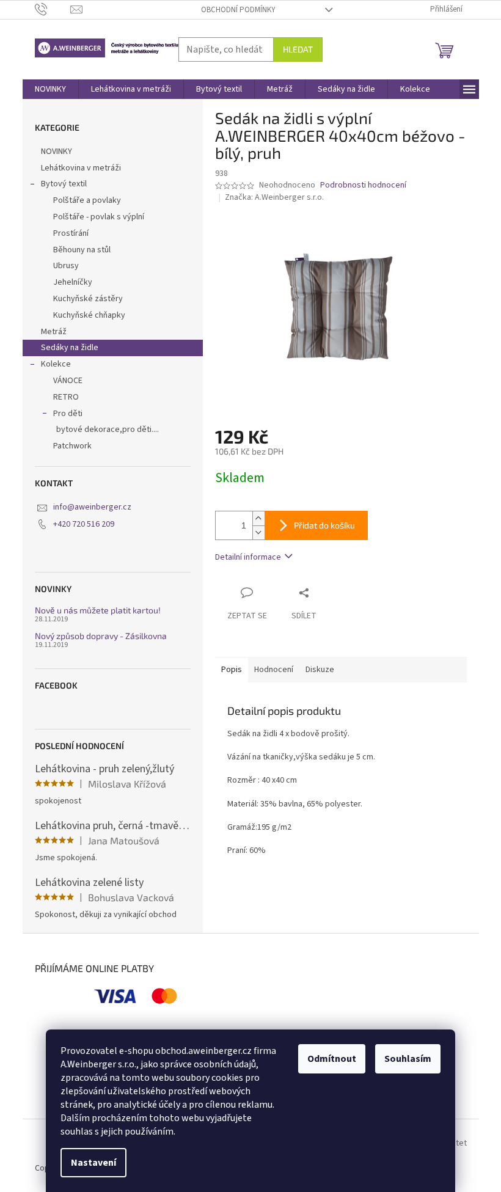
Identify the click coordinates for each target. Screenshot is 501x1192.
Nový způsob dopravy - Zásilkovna (101, 635)
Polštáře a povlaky (87, 200)
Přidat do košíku (324, 525)
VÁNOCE (67, 381)
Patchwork (72, 446)
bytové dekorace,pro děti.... (107, 429)
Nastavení (93, 1162)
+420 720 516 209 (83, 524)
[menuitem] (50, 89)
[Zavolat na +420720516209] (53, 9)
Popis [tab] (231, 670)
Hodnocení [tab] (273, 670)
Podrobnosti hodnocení (363, 185)
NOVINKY (56, 151)
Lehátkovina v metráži (81, 168)
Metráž (54, 332)
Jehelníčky (72, 282)
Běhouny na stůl (82, 250)
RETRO (66, 397)
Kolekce (56, 364)
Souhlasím (407, 1059)
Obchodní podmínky (238, 9)
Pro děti (67, 414)
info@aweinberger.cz (92, 507)
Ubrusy (66, 266)
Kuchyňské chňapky (89, 315)
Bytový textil (64, 184)
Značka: (274, 197)
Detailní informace (248, 557)
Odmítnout (331, 1059)
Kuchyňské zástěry (88, 299)
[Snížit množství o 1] (258, 532)
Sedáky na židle (69, 348)
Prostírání (71, 233)
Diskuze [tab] (319, 670)
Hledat (298, 49)
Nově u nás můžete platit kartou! (98, 610)
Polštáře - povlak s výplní (98, 217)
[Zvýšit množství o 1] (258, 518)
